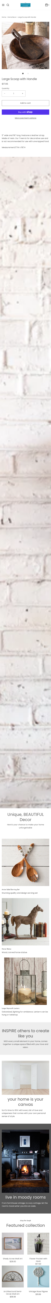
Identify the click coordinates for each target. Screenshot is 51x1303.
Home (4, 17)
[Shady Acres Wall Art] (13, 1244)
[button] (25, 45)
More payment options (25, 118)
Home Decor (12, 17)
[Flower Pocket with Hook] (38, 1244)
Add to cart (25, 103)
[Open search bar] (8, 5)
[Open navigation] (3, 5)
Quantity (5, 88)
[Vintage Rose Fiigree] (38, 1276)
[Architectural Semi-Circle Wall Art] (13, 1276)
